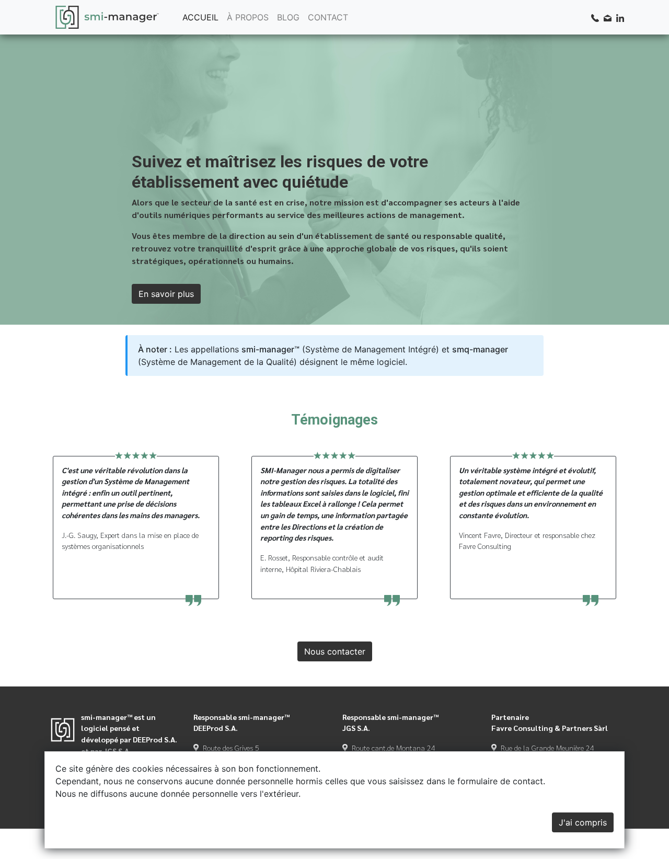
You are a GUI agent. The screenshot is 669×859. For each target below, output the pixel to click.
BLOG (288, 17)
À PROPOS (248, 17)
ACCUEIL (200, 17)
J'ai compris (583, 822)
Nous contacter (334, 651)
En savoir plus (166, 294)
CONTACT (328, 17)
